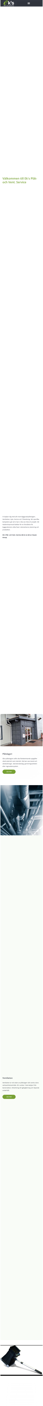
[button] (28, 3)
